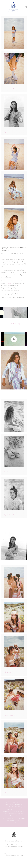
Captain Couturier (9, 853)
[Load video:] (14, 339)
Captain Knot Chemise (10, 515)
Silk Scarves (7, 672)
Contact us (10, 283)
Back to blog (15, 324)
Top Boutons (7, 132)
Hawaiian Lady (8, 472)
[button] (2, 7)
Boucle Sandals (8, 715)
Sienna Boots (8, 88)
